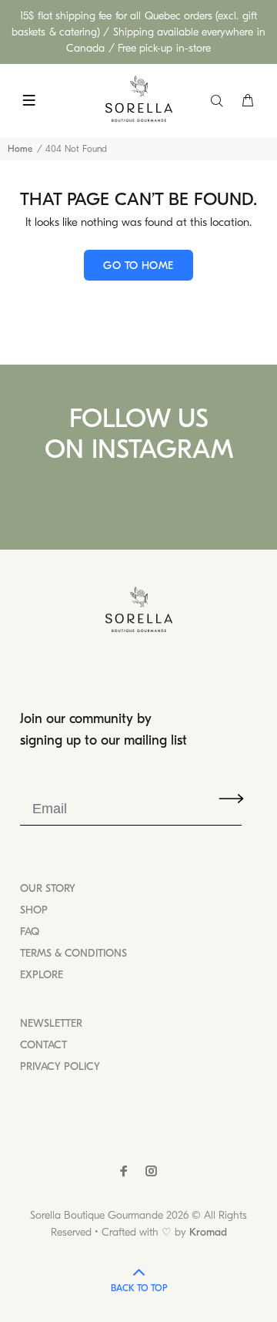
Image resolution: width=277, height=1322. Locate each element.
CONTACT (43, 1044)
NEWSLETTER (51, 1023)
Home (20, 148)
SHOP (34, 910)
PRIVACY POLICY (60, 1066)
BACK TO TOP (139, 1288)
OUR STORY (47, 888)
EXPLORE (41, 974)
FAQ (29, 931)
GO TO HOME (138, 265)
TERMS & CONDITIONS (73, 953)
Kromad (208, 1232)
